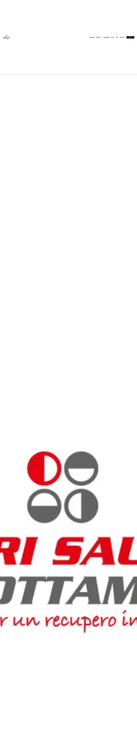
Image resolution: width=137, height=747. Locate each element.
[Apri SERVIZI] (101, 37)
